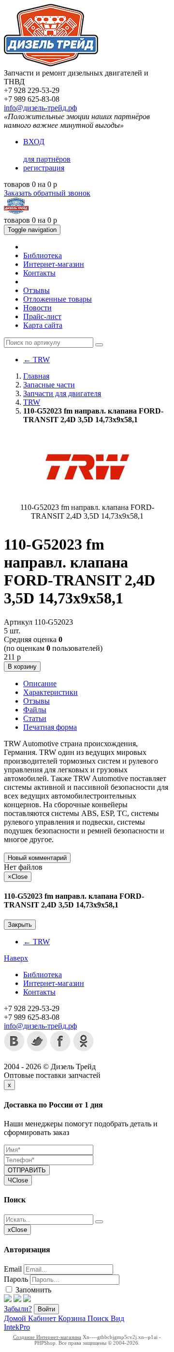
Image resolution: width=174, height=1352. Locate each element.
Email (13, 1269)
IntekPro (17, 1327)
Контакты (39, 273)
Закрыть (20, 924)
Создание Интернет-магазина (47, 1337)
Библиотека (42, 255)
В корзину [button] (22, 666)
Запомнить (32, 1290)
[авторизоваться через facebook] (8, 1299)
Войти (46, 1309)
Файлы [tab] (34, 710)
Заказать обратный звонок (47, 193)
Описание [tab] (40, 683)
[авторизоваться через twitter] (17, 1299)
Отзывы (36, 290)
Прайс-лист (42, 316)
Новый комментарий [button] (37, 857)
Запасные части (49, 385)
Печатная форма (50, 727)
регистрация (43, 168)
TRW (36, 359)
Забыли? (18, 1309)
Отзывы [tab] (36, 701)
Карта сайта (42, 325)
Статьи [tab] (34, 718)
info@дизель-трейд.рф (40, 108)
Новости (37, 308)
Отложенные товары (57, 299)
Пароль (16, 1279)
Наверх (16, 958)
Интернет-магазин (53, 264)
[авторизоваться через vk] (27, 1299)
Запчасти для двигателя (62, 393)
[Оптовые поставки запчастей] (51, 64)
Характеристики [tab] (50, 692)
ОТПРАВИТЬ (27, 1170)
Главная (36, 376)
